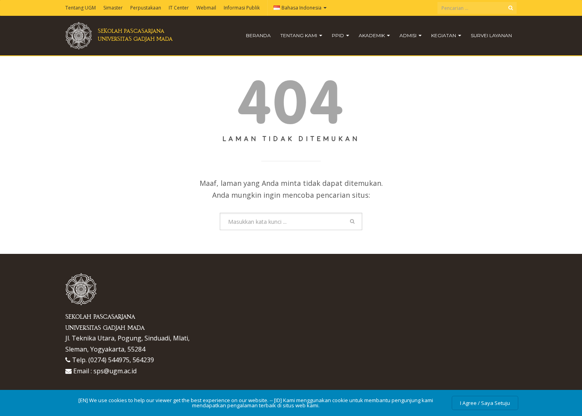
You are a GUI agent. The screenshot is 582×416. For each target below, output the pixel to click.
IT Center (179, 7)
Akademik (372, 35)
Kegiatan (444, 35)
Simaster (113, 7)
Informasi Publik (242, 7)
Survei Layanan (491, 35)
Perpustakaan (145, 7)
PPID (338, 35)
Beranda (258, 35)
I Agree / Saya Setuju (485, 403)
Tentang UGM (80, 7)
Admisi (408, 35)
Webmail (206, 7)
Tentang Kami (299, 35)
